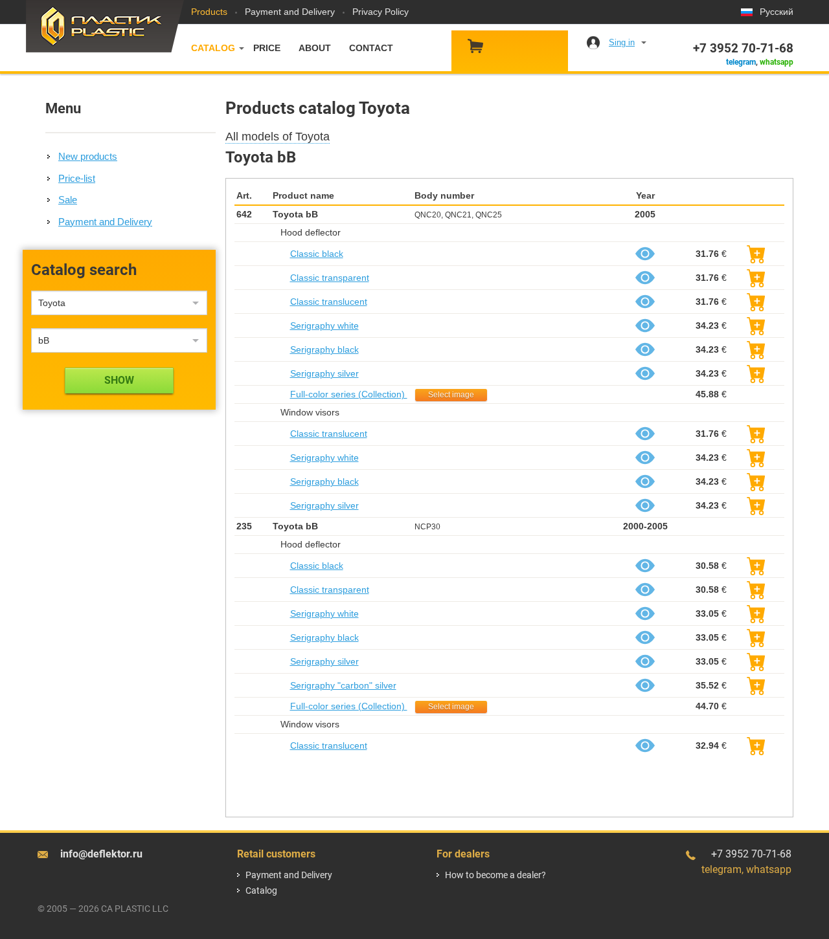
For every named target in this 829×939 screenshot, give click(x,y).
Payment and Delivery (290, 11)
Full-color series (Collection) (348, 394)
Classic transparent (329, 277)
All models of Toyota (277, 136)
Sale (67, 199)
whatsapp (776, 62)
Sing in (622, 42)
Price (266, 48)
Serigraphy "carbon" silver (343, 685)
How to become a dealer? (495, 875)
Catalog (213, 48)
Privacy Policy (380, 11)
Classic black (316, 254)
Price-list (76, 178)
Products (209, 11)
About (315, 48)
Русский (776, 11)
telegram (741, 62)
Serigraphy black (324, 349)
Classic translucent (328, 301)
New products (87, 156)
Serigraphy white (324, 325)
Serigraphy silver (324, 373)
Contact (371, 48)
